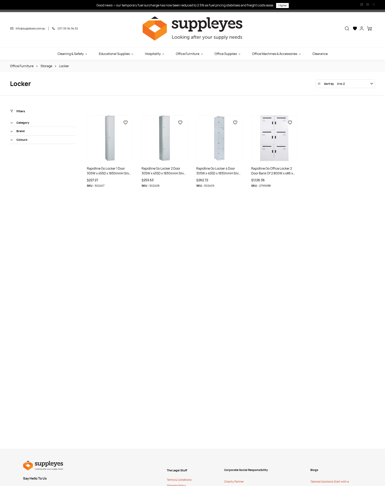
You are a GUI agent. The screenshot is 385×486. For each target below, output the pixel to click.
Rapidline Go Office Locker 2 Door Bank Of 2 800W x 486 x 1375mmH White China (272, 171)
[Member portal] (361, 28)
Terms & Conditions (179, 480)
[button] (346, 28)
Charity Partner (234, 481)
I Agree (282, 5)
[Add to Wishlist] (126, 122)
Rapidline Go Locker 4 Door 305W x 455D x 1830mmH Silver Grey (219, 171)
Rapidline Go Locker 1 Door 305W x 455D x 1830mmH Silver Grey (109, 171)
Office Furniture (21, 66)
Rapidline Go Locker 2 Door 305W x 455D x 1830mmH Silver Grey (164, 171)
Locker (64, 66)
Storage (46, 66)
